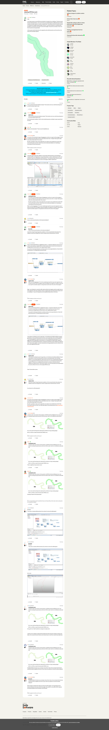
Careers (40, 711)
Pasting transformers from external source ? (74, 90)
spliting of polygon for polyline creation (75, 13)
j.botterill (71, 43)
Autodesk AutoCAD (71, 117)
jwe (27, 644)
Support (61, 2)
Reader (79, 108)
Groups (57, 2)
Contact (44, 711)
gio (27, 605)
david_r (28, 127)
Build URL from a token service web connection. (75, 85)
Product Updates (48, 2)
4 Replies (68, 83)
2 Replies (68, 92)
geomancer (72, 50)
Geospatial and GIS (78, 110)
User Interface (70, 110)
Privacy (55, 711)
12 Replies (68, 97)
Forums (27, 5)
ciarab (28, 103)
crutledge (71, 47)
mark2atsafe (29, 135)
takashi (28, 471)
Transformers (37, 5)
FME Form (32, 5)
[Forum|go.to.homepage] (25, 2)
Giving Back (35, 711)
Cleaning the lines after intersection (75, 35)
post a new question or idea (51, 92)
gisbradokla (72, 57)
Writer (75, 108)
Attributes (69, 108)
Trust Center (50, 711)
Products (29, 711)
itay (27, 218)
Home (24, 5)
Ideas (43, 2)
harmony (71, 53)
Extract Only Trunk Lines (72, 18)
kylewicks (71, 63)
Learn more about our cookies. (74, 722)
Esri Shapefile (70, 112)
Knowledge (67, 2)
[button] (78, 2)
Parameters (77, 112)
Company (24, 711)
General (68, 20)
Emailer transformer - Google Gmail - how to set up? (76, 99)
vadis (71, 70)
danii (71, 60)
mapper (28, 17)
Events (54, 2)
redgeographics (73, 73)
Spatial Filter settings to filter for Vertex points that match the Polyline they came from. (76, 24)
